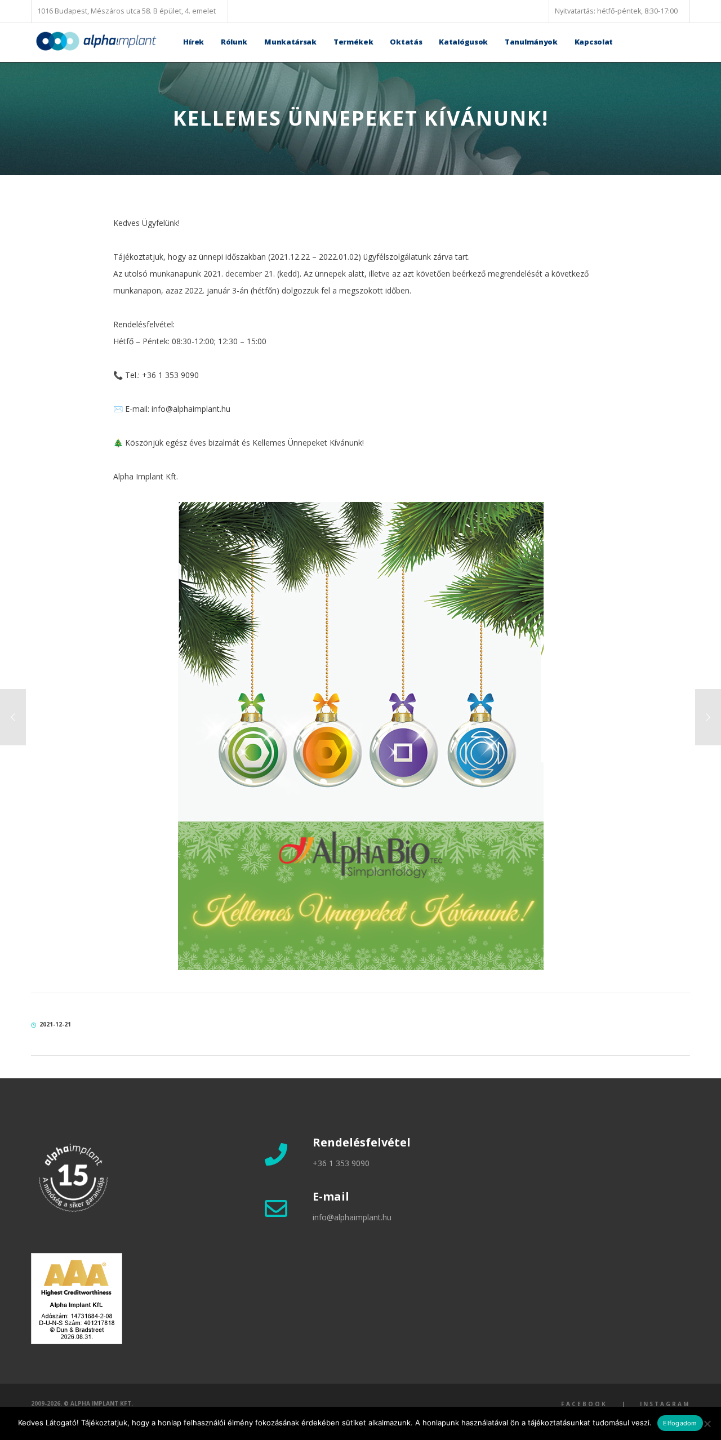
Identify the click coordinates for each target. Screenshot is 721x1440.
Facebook (584, 1404)
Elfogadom (680, 1423)
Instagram (665, 1404)
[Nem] (707, 1423)
